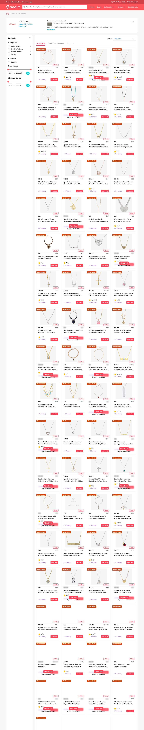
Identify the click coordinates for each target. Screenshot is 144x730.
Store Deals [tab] (40, 43)
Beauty (22, 26)
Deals (99, 7)
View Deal (98, 77)
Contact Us (16, 2)
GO (28, 73)
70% (106, 139)
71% (106, 65)
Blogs (123, 2)
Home (13, 14)
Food (92, 7)
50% (55, 65)
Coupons (14, 62)
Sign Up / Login (132, 2)
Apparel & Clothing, (26, 24)
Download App (27, 2)
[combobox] (59, 7)
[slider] (8, 69)
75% (81, 250)
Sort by (110, 39)
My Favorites (115, 2)
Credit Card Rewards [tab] (56, 43)
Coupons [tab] (70, 43)
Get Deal (54, 80)
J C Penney (22, 14)
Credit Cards (133, 7)
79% (55, 139)
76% (131, 547)
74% (106, 696)
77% (81, 65)
